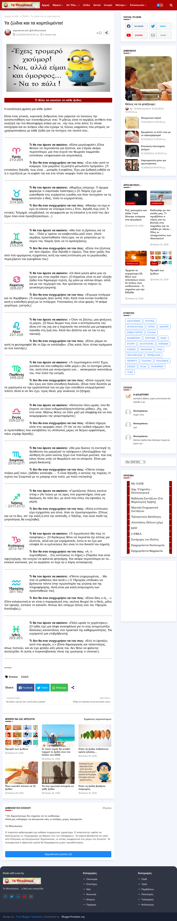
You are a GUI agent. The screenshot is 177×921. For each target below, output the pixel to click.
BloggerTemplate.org (73, 916)
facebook (138, 26)
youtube (139, 35)
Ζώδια (86, 5)
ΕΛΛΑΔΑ (151, 332)
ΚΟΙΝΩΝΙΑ (163, 344)
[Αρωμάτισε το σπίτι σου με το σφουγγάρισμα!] (132, 137)
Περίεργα (91, 904)
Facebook (27, 687)
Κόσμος (90, 899)
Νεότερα (120, 5)
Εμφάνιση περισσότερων (97, 719)
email (163, 35)
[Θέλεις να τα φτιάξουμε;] (148, 78)
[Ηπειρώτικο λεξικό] (132, 123)
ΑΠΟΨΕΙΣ (149, 321)
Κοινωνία (91, 894)
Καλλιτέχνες (147, 904)
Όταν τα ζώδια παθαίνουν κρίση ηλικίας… (93, 750)
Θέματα (57, 5)
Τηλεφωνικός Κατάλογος (146, 516)
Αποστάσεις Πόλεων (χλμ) (147, 522)
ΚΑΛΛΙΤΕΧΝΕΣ (146, 344)
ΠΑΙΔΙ (159, 349)
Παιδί (144, 879)
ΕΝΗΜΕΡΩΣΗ (133, 338)
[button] (171, 5)
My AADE (137, 483)
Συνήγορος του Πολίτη (145, 539)
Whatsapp (61, 687)
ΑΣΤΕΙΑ (151, 327)
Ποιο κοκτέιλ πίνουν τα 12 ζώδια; (20, 787)
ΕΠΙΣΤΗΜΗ (150, 338)
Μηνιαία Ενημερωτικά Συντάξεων (144, 509)
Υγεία (144, 884)
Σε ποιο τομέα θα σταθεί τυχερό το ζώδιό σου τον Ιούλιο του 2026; (56, 752)
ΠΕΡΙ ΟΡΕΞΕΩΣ (134, 355)
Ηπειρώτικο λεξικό (151, 118)
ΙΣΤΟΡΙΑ (131, 344)
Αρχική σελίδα (11, 16)
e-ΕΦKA (136, 533)
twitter (163, 26)
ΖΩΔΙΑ (24, 16)
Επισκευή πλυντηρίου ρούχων (153, 148)
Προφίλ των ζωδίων (16, 749)
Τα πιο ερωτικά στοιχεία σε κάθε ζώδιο (58, 787)
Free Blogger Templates (29, 916)
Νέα (88, 889)
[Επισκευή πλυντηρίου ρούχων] (132, 151)
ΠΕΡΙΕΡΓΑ (132, 361)
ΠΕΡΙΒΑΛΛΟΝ (153, 355)
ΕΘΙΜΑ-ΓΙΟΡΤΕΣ (135, 332)
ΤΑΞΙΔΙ (143, 366)
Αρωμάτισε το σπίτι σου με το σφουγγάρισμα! (156, 134)
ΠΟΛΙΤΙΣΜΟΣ (162, 361)
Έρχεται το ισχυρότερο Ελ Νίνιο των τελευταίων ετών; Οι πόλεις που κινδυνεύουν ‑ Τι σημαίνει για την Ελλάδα (135, 281)
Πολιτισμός (147, 894)
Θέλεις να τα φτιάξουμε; (140, 104)
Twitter (44, 687)
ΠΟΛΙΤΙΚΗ (146, 361)
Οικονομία (91, 879)
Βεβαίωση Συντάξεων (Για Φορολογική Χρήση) (147, 500)
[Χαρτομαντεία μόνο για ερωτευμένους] (132, 165)
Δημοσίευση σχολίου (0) (58, 854)
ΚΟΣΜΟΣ (131, 349)
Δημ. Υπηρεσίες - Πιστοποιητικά (141, 491)
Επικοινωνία (137, 5)
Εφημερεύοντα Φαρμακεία (147, 550)
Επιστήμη (91, 884)
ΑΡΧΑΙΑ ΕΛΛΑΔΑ (135, 327)
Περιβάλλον (147, 889)
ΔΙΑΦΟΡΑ (164, 327)
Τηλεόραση (147, 899)
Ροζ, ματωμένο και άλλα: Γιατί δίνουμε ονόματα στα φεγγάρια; (136, 215)
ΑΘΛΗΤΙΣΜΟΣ (133, 321)
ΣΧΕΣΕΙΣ (131, 366)
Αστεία (97, 5)
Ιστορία (108, 5)
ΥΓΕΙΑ (130, 372)
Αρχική (45, 5)
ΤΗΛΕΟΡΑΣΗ (157, 366)
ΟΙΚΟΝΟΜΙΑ (146, 349)
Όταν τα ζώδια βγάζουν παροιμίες (91, 787)
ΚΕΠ (134, 528)
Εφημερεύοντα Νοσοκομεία (147, 545)
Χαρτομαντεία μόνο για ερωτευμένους (153, 162)
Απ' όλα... (71, 5)
